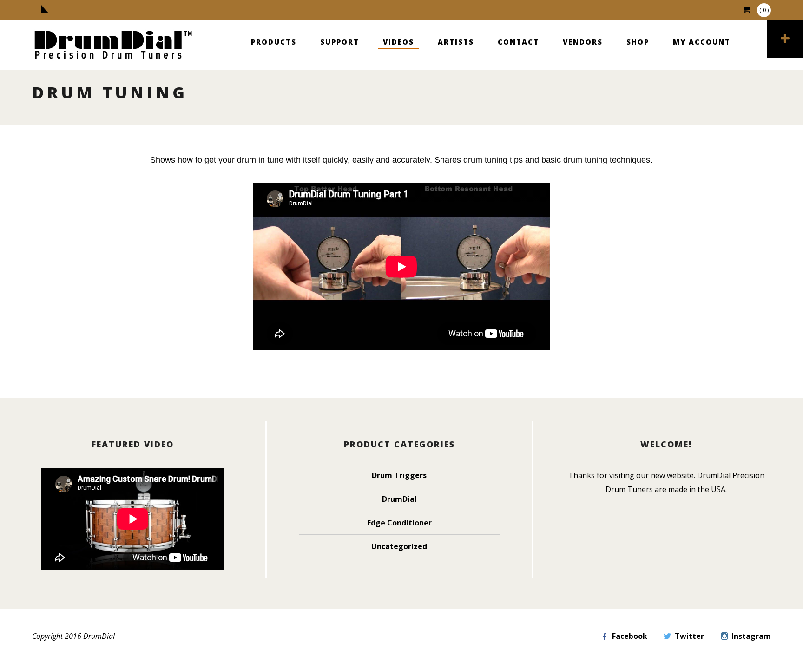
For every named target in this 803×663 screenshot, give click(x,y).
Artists (456, 41)
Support (339, 41)
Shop (637, 41)
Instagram (751, 636)
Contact (518, 41)
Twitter (689, 636)
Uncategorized (399, 546)
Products (273, 41)
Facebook (629, 636)
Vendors (583, 41)
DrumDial (399, 499)
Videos (398, 41)
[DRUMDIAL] (113, 46)
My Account (702, 41)
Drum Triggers (399, 475)
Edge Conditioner (399, 523)
